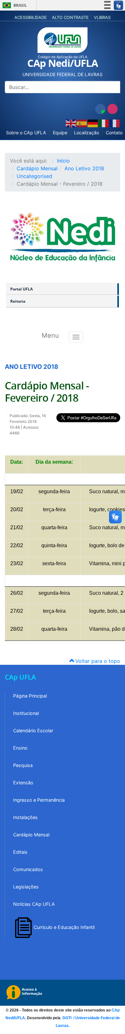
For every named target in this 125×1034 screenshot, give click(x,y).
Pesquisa (23, 765)
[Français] (114, 123)
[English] (71, 123)
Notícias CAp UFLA (34, 904)
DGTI (67, 1018)
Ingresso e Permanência (39, 800)
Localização (86, 132)
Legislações (26, 886)
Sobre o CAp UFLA (26, 132)
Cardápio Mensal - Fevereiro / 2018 (47, 392)
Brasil (13, 5)
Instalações (25, 817)
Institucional (26, 713)
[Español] (82, 123)
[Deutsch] (93, 123)
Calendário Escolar (33, 730)
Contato (114, 132)
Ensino (20, 748)
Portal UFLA (21, 289)
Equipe (60, 132)
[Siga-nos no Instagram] (112, 109)
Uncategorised (34, 176)
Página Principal (30, 696)
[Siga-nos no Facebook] (100, 109)
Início (63, 160)
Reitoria (17, 301)
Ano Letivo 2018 (84, 168)
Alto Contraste (70, 17)
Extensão (23, 782)
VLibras (102, 17)
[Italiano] (103, 123)
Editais (20, 852)
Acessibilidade (30, 17)
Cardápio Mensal (37, 168)
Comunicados (28, 869)
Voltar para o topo (97, 661)
